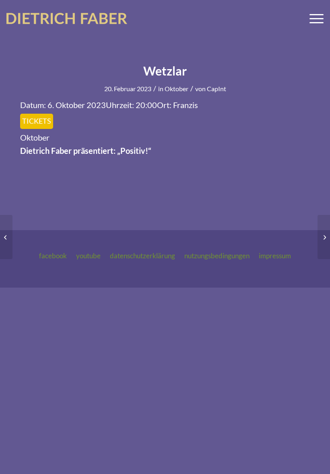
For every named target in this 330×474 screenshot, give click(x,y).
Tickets (36, 120)
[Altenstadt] (6, 237)
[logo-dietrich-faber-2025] (66, 18)
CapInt (216, 88)
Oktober (176, 88)
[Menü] (312, 18)
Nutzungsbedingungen (217, 255)
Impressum (275, 255)
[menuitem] (312, 18)
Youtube (88, 255)
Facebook (53, 255)
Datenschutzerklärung (142, 255)
